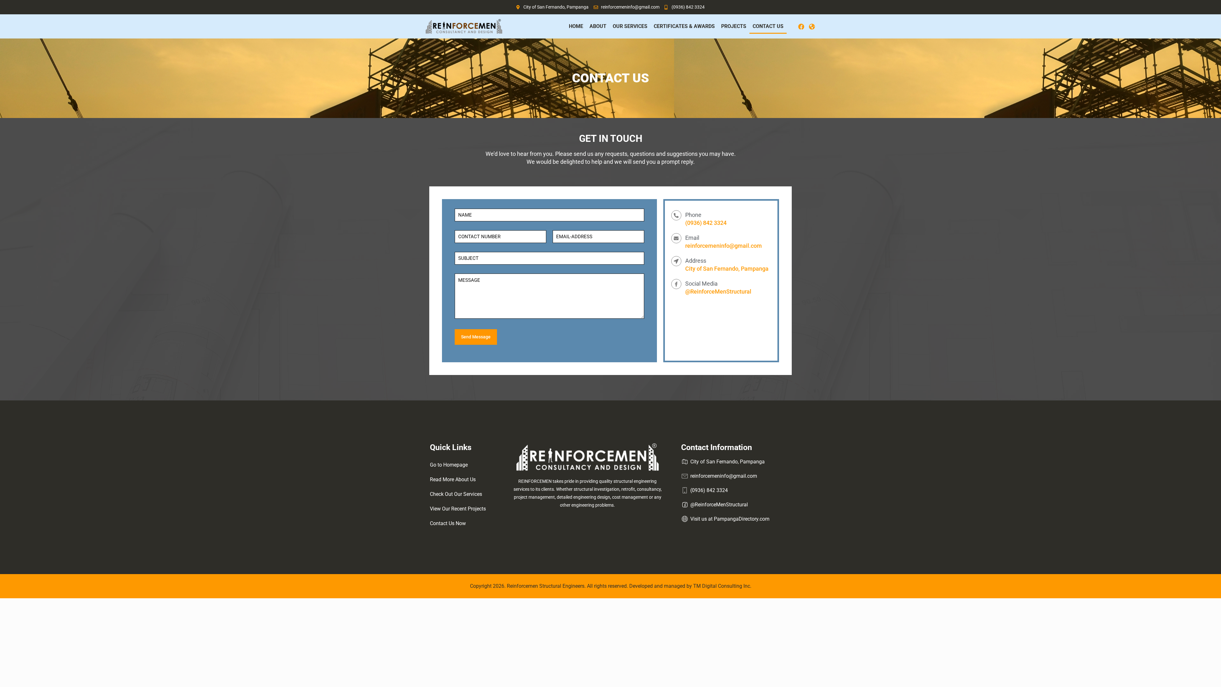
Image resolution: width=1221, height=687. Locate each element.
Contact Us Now (448, 523)
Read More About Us (453, 479)
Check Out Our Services (456, 494)
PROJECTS (733, 26)
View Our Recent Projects (458, 509)
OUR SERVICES (630, 26)
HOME (576, 26)
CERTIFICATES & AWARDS (684, 26)
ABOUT (598, 26)
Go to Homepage (449, 465)
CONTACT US (768, 26)
